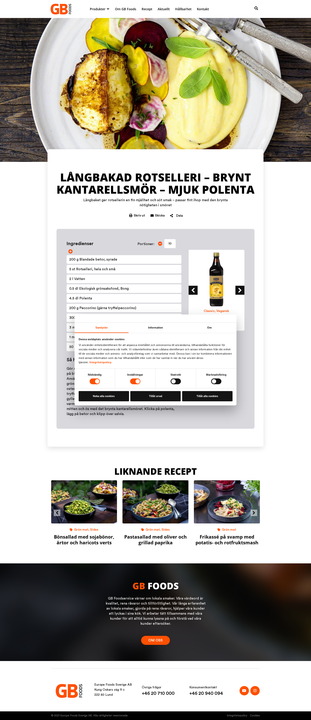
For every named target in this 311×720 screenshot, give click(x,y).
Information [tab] (155, 327)
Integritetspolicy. (100, 362)
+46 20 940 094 (206, 693)
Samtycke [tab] (101, 327)
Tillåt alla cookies (207, 396)
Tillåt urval (155, 396)
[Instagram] (255, 690)
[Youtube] (244, 690)
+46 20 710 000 (158, 693)
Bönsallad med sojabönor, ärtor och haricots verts (84, 540)
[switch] (135, 381)
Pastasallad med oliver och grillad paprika (155, 540)
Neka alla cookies (104, 396)
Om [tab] (209, 327)
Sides (94, 529)
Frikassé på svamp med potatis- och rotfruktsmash (226, 540)
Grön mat (81, 529)
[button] (99, 9)
